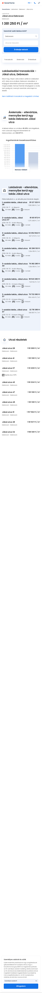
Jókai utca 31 (8, 412)
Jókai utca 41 (8, 358)
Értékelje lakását (21, 49)
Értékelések (32, 60)
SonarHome (6, 9)
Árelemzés (20, 60)
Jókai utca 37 (8, 368)
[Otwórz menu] (39, 3)
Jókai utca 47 (8, 392)
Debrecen (22, 9)
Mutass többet (21, 170)
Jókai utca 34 (8, 432)
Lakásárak (14, 9)
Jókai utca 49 (8, 422)
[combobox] (19, 36)
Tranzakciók (8, 60)
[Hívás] (35, 3)
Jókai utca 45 (8, 402)
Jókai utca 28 (8, 348)
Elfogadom (21, 986)
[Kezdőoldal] (8, 3)
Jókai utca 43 (8, 382)
